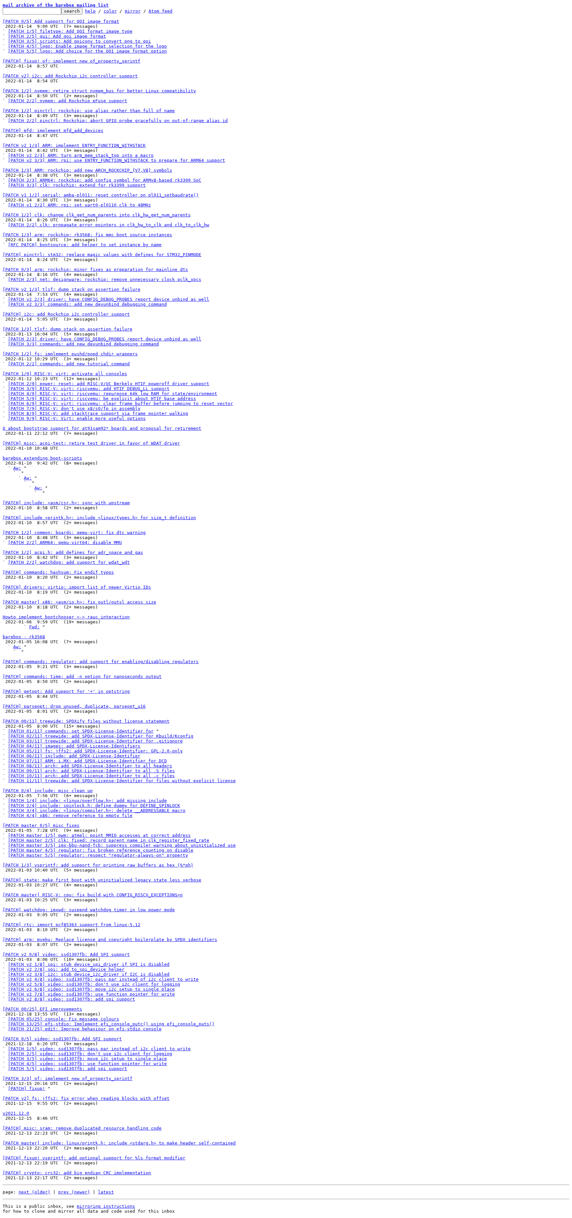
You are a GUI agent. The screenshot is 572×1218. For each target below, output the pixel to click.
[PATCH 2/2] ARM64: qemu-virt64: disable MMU (65, 542)
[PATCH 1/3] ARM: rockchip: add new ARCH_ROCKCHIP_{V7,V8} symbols (87, 170)
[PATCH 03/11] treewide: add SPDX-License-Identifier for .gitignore (95, 741)
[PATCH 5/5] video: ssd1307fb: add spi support (67, 1068)
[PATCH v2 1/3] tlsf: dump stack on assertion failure (71, 289)
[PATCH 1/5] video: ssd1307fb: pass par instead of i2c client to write (99, 1048)
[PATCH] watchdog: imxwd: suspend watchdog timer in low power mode (89, 909)
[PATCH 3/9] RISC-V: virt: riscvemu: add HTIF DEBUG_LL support (88, 388)
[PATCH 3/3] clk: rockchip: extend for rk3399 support (77, 185)
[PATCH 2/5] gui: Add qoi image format (57, 36)
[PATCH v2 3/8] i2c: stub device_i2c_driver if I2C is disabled (88, 974)
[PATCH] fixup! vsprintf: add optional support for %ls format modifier (94, 1157)
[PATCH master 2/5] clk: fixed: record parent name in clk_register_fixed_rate (108, 840)
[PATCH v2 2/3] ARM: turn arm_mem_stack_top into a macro (81, 155)
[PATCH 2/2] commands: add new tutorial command (69, 363)
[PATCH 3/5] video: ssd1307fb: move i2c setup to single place (87, 1058)
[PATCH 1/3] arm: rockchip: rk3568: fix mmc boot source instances (87, 234)
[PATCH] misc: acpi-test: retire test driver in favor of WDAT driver (91, 443)
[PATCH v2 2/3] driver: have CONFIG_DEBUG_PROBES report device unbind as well (108, 299)
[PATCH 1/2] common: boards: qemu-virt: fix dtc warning (74, 532)
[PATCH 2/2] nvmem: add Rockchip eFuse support (67, 100)
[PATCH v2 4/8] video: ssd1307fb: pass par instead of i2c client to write (103, 979)
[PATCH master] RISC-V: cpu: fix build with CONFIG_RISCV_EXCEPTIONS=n (93, 894)
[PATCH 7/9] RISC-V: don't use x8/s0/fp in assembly (74, 408)
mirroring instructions (106, 1206)
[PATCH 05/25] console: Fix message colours (63, 1018)
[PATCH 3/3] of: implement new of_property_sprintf (67, 1078)
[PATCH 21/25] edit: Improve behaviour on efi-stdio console (85, 1028)
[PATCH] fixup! (26, 1088)
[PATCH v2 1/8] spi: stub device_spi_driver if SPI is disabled (88, 964)
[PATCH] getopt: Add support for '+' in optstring (66, 691)
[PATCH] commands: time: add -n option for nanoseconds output (82, 676)
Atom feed (160, 11)
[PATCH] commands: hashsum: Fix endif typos (58, 572)
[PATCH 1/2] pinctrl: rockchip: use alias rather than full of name (89, 110)
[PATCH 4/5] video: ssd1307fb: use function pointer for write (87, 1063)
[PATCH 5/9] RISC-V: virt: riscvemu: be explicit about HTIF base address (102, 398)
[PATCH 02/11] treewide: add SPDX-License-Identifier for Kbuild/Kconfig (100, 736)
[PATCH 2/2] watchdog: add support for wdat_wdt (69, 562)
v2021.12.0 (16, 1113)
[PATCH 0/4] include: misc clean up (48, 790)
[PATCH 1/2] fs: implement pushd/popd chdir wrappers (70, 353)
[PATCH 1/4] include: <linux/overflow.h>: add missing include (87, 800)
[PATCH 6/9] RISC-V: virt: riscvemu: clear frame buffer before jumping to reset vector (120, 403)
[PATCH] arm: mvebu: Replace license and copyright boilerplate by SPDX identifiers (110, 939)
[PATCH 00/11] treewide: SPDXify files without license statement (86, 721)
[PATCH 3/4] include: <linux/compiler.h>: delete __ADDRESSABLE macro (96, 810)
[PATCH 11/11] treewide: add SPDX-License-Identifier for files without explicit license (122, 780)
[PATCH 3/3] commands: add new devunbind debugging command (83, 343)
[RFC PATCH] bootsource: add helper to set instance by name (85, 244)
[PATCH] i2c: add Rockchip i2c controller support (66, 314)
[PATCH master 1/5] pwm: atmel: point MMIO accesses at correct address (99, 835)
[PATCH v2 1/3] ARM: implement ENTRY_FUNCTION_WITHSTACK (74, 145)
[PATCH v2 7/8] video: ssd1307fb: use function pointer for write (91, 994)
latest (106, 1192)
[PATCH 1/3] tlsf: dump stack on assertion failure (67, 329)
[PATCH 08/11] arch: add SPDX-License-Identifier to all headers (90, 765)
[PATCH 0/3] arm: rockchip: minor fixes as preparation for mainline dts (95, 269)
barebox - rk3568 (24, 636)
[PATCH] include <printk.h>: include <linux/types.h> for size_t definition (99, 517)
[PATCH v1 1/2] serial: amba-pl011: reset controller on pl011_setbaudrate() (101, 195)
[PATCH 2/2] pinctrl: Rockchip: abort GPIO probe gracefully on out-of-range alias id (118, 120)
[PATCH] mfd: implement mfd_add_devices (53, 130)
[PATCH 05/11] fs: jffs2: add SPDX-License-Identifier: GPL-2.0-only (95, 750)
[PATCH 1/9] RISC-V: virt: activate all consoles (65, 373)
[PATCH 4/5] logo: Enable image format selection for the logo (87, 46)
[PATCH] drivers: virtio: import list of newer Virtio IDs (77, 587)
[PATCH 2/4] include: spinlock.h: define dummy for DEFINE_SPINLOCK (94, 805)
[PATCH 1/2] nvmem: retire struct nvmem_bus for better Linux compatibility (99, 90)
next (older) (34, 1192)
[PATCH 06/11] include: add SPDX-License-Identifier (74, 755)
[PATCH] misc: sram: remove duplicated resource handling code (82, 1128)
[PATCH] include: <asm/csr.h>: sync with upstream (66, 502)
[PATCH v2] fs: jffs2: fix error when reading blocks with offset (86, 1098)
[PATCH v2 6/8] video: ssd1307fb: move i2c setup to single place (91, 989)
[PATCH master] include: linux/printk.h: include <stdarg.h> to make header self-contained (119, 1143)
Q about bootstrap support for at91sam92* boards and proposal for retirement (102, 428)
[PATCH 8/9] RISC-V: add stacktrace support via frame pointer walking (98, 413)
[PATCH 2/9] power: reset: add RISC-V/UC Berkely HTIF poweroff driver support (108, 383)
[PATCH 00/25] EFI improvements (42, 1009)
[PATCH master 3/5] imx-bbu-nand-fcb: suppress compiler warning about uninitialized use (122, 845)
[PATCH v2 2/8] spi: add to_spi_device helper (66, 969)
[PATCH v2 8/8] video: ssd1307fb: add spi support (71, 999)
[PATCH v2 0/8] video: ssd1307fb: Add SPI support (66, 954)
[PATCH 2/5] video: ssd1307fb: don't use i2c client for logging (90, 1053)
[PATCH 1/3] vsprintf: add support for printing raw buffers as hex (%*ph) (98, 865)
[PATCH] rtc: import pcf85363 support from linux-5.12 (71, 924)
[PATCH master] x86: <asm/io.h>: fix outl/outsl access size (79, 602)
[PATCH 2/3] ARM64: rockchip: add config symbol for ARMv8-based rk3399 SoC (104, 180)
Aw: (17, 468)
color (110, 11)
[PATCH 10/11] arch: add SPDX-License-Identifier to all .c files (91, 775)
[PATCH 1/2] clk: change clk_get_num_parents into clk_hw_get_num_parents (97, 214)
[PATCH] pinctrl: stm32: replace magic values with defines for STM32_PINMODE (102, 254)
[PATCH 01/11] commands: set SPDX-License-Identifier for (81, 731)
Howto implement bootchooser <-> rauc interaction (66, 616)
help (90, 11)
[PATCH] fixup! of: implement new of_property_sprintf (71, 61)
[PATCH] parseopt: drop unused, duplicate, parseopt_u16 (74, 706)
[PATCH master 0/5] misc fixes (41, 825)
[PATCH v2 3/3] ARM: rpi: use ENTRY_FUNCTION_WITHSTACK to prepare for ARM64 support (116, 160)
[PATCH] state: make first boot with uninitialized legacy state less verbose (102, 880)
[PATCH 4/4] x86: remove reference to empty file (70, 815)
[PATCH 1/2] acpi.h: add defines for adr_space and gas (73, 552)
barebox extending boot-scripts (42, 458)
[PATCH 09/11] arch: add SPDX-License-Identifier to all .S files (91, 770)
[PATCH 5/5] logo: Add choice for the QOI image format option (87, 51)
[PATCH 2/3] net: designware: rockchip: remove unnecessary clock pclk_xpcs (104, 279)
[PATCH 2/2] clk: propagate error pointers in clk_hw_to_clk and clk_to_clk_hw (108, 224)
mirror (133, 11)
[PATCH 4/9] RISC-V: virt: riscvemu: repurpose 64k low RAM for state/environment (112, 393)
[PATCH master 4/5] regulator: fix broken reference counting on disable (100, 850)
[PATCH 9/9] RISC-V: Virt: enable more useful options (77, 418)
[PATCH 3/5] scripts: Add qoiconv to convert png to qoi (79, 41)
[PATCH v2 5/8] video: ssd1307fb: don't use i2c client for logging (94, 984)
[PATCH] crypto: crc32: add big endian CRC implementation (77, 1172)
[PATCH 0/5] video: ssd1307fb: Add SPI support (62, 1038)
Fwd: (34, 626)
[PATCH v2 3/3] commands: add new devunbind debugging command (87, 304)
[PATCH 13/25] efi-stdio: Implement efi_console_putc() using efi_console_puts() (111, 1023)
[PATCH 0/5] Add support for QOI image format (61, 21)
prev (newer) (74, 1192)
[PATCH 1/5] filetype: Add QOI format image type (70, 31)
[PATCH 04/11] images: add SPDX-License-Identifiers (74, 746)
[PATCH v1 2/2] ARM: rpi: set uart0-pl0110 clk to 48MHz (79, 205)
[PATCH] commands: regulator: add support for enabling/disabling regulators (101, 661)
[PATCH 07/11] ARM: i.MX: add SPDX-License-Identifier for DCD (87, 760)
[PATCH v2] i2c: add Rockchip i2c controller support (70, 75)
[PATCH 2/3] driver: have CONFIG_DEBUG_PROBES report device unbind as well (104, 339)
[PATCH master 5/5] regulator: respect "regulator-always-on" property (98, 855)
